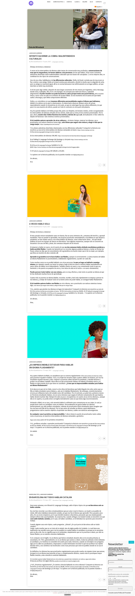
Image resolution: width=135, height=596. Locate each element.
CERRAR (131, 542)
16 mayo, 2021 (47, 500)
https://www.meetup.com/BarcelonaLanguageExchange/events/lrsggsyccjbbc (56, 147)
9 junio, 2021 (46, 226)
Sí (110, 578)
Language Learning (35, 53)
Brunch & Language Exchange (42, 145)
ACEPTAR (67, 594)
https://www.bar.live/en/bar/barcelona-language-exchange (75, 136)
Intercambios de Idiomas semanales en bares (46, 291)
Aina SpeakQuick (36, 61)
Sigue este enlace (35, 420)
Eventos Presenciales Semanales (55, 425)
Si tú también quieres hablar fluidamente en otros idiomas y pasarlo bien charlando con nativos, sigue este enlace (63, 559)
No (115, 578)
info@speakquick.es (78, 154)
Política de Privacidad (124, 593)
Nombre (120, 559)
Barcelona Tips (34, 494)
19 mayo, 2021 (47, 370)
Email (120, 567)
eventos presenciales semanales (79, 566)
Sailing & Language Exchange (95, 291)
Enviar (120, 588)
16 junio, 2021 (47, 61)
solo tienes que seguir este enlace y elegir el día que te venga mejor (53, 285)
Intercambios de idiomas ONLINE (73, 291)
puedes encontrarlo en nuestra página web (66, 561)
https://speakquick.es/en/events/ (50, 124)
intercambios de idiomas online (93, 376)
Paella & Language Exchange (41, 151)
